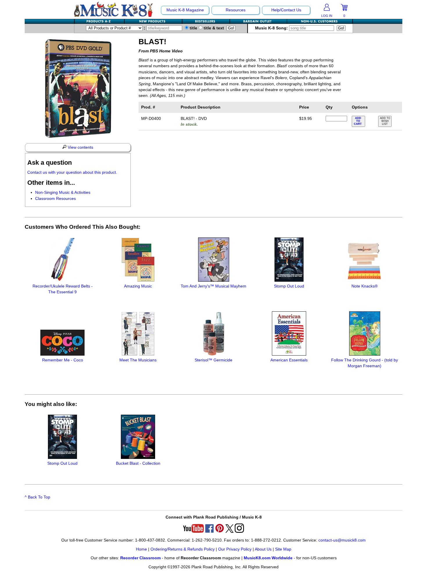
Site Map (283, 549)
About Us (263, 549)
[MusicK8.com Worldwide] (319, 21)
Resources (235, 10)
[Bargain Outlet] (258, 21)
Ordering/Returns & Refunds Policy (182, 549)
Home (141, 549)
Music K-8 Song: (272, 28)
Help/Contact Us (286, 10)
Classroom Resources (55, 198)
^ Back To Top (37, 497)
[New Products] (153, 21)
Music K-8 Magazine (185, 10)
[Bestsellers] (206, 21)
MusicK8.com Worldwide (268, 558)
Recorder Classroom (140, 558)
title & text (213, 28)
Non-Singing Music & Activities (62, 192)
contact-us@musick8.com (342, 540)
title (193, 28)
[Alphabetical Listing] (100, 21)
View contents (80, 147)
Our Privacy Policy (235, 549)
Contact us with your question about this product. (72, 172)
